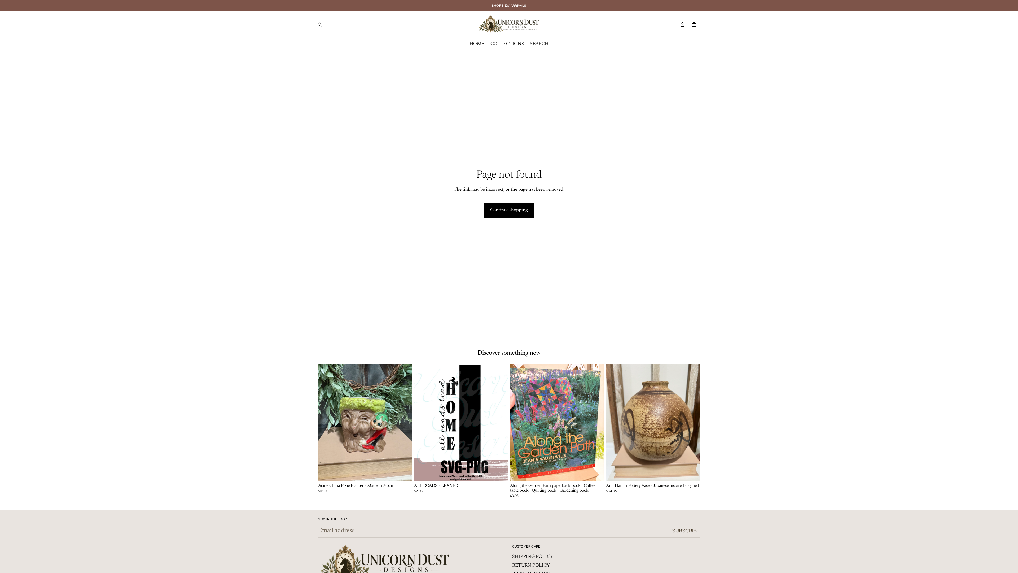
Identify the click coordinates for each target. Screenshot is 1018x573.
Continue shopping (509, 210)
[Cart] (694, 24)
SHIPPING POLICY (532, 556)
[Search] (320, 24)
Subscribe (686, 531)
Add (408, 473)
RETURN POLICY (531, 565)
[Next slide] (404, 423)
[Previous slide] (326, 423)
